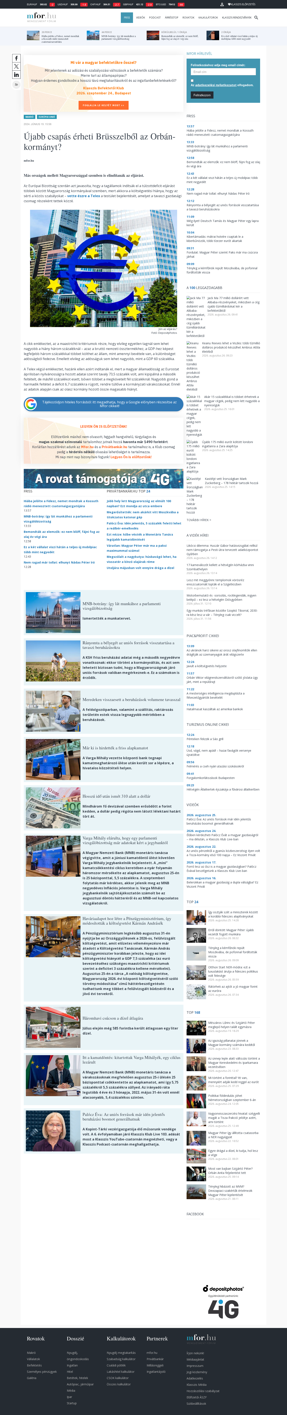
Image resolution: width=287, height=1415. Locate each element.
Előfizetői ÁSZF (197, 1397)
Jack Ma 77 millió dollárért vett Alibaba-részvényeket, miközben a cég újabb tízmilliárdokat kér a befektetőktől (233, 304)
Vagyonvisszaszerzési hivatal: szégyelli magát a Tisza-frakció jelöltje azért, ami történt (234, 1117)
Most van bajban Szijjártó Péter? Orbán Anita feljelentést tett (230, 1171)
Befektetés (34, 1365)
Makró (29, 116)
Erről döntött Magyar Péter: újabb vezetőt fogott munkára (231, 932)
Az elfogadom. (222, 85)
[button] (222, 4)
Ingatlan (72, 1365)
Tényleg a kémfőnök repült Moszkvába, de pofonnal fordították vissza (232, 952)
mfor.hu (152, 1353)
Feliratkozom (202, 95)
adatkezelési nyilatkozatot (216, 85)
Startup (72, 1403)
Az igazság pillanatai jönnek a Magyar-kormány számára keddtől (231, 1043)
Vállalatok (33, 1359)
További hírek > (199, 520)
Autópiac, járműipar (80, 1384)
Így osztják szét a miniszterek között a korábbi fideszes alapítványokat (233, 914)
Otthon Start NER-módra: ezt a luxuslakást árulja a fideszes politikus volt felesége (233, 971)
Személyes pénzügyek (42, 1372)
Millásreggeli (155, 1365)
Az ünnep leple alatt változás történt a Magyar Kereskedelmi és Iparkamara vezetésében (234, 1062)
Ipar (69, 1397)
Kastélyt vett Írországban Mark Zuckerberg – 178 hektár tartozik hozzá (231, 481)
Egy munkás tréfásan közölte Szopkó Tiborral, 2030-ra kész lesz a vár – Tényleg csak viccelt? (222, 613)
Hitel (70, 1372)
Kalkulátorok (208, 17)
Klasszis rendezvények (236, 17)
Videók (140, 17)
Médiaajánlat (195, 1359)
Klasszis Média (197, 1385)
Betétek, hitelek (77, 1378)
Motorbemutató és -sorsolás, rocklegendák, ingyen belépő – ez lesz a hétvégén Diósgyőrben (221, 597)
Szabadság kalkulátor (121, 1359)
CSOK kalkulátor (118, 1378)
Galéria (31, 1378)
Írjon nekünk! (195, 1353)
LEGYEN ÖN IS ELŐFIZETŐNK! (103, 426)
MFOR (40, 17)
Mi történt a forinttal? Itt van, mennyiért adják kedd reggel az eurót (233, 1080)
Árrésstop (171, 17)
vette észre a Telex (83, 196)
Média (71, 1391)
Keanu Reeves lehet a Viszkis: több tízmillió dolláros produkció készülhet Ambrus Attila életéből (231, 347)
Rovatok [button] (188, 17)
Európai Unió (47, 116)
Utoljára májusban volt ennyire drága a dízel (140, 568)
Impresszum (195, 1366)
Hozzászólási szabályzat (203, 1391)
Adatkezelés (195, 1378)
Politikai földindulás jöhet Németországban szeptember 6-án (232, 1098)
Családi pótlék (116, 1365)
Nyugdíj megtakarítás (121, 1353)
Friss (127, 17)
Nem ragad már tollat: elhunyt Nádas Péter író (59, 562)
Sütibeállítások (196, 1404)
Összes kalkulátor (119, 1384)
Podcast (155, 17)
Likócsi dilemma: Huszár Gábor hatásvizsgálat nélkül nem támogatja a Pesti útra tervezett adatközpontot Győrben (222, 550)
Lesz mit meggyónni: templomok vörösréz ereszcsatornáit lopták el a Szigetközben (215, 582)
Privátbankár (155, 1359)
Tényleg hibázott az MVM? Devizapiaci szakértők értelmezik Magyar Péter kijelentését (230, 1190)
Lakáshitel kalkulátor (120, 1372)
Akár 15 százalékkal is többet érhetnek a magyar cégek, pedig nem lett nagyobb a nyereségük (232, 401)
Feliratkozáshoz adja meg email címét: (218, 65)
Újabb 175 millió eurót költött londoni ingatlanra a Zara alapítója (227, 444)
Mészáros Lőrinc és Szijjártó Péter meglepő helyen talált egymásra (231, 1025)
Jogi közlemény (197, 1372)
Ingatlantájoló (156, 1372)
